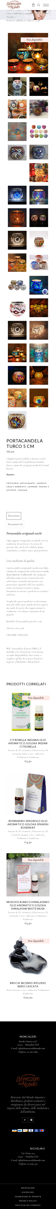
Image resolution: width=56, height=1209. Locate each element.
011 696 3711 (32, 1163)
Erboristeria (38, 750)
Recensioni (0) (15, 524)
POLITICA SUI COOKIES (28, 1205)
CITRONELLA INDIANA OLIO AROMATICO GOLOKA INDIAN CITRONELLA (28, 743)
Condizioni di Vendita (28, 1196)
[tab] (27, 516)
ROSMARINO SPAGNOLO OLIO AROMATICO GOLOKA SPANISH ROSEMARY (28, 824)
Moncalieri (28, 1188)
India (24, 753)
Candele (42, 483)
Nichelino (28, 1192)
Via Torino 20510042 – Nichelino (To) (28, 1155)
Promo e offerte (41, 13)
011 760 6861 (32, 1051)
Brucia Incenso (13, 990)
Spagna (24, 834)
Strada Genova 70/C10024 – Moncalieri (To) (28, 1043)
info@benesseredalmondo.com (31, 1048)
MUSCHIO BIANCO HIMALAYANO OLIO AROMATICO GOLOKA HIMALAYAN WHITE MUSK (28, 905)
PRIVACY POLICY (28, 1201)
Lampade (27, 13)
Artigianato (27, 483)
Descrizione (14, 515)
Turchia (10, 16)
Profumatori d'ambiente (28, 757)
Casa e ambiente (14, 13)
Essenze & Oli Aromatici (19, 750)
